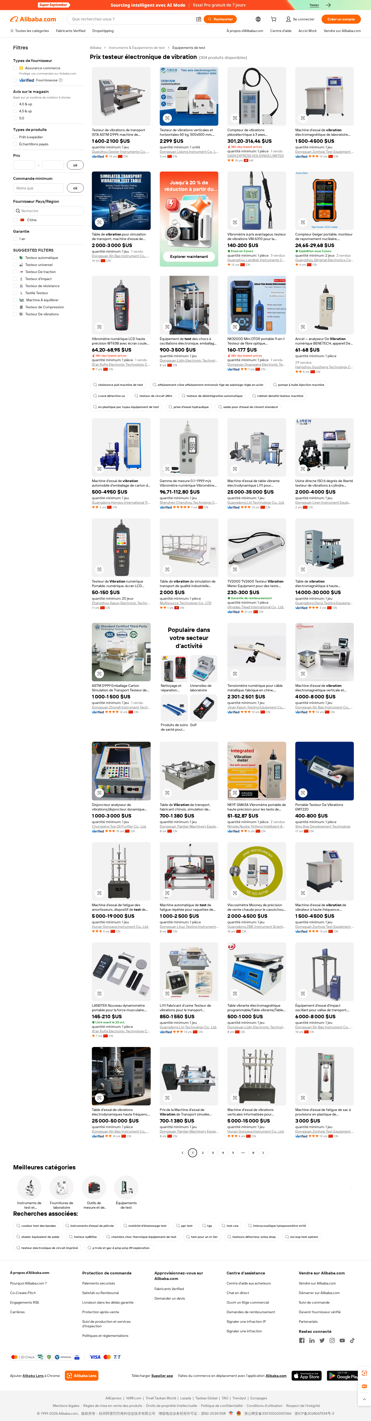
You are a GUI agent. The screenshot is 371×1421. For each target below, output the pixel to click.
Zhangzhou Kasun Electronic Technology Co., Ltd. (121, 603)
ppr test (187, 1226)
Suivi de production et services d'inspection (106, 1324)
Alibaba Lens (33, 1376)
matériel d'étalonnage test (147, 1226)
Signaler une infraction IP (246, 1322)
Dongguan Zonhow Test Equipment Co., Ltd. (324, 152)
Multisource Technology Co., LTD (185, 603)
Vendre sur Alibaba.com (317, 1283)
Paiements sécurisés (98, 1283)
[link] (364, 1373)
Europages (258, 1398)
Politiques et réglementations (105, 1336)
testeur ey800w (85, 1237)
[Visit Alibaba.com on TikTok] (352, 1340)
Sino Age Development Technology (323, 826)
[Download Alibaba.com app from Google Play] (344, 1376)
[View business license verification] (231, 1413)
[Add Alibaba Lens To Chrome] (81, 1376)
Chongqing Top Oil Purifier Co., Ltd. (119, 826)
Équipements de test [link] (188, 48)
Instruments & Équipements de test (137, 48)
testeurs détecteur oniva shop (254, 1237)
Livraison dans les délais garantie (108, 1302)
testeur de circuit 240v (156, 396)
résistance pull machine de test (120, 385)
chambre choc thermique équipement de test (143, 1237)
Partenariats (308, 1322)
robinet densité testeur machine (280, 396)
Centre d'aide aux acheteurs (249, 1283)
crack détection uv (111, 396)
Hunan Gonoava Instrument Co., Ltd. (120, 927)
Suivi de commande (314, 1302)
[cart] (274, 20)
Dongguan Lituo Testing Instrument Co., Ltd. (189, 927)
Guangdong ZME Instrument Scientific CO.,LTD (256, 927)
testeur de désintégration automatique (215, 396)
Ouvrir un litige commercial (248, 1302)
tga (209, 1226)
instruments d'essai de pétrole (92, 1226)
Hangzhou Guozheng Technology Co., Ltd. (324, 367)
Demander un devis (169, 1298)
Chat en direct (238, 1293)
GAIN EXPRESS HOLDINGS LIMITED (255, 156)
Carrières (17, 1312)
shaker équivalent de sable (40, 1237)
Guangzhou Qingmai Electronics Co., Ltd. (324, 260)
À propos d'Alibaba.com (29, 1273)
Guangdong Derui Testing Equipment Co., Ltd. (324, 603)
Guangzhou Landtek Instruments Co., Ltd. (256, 260)
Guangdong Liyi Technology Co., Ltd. (255, 502)
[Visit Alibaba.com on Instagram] (332, 1340)
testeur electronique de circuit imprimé (49, 1248)
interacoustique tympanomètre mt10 (279, 1226)
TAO (225, 1398)
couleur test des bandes (38, 1226)
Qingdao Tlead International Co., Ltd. (255, 607)
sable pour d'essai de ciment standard (250, 407)
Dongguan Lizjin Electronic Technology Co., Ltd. (189, 360)
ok (75, 165)
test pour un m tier (204, 1237)
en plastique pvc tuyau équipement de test (128, 407)
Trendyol (239, 1398)
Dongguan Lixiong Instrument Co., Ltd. (189, 152)
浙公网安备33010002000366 (268, 1413)
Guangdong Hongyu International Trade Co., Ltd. (121, 502)
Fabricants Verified (169, 1289)
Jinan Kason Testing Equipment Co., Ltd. (256, 707)
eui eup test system (304, 1237)
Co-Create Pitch (23, 1293)
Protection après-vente (100, 1312)
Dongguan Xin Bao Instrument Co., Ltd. (121, 256)
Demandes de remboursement (251, 1312)
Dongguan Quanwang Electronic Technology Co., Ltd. (256, 364)
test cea (232, 1226)
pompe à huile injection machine (301, 385)
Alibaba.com (276, 1376)
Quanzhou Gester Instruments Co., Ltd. (121, 152)
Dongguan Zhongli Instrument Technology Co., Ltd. (121, 707)
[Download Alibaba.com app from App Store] (307, 1376)
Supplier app (162, 1376)
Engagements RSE (24, 1302)
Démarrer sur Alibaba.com (319, 1293)
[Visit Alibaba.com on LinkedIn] (312, 1340)
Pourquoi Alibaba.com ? (28, 1283)
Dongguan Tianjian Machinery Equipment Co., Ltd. (189, 826)
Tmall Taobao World (161, 1398)
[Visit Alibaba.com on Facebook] (302, 1340)
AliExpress (113, 1398)
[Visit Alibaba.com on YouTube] (342, 1340)
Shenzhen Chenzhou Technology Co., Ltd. (189, 502)
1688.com (133, 1398)
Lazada (185, 1398)
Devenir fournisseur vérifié (320, 1312)
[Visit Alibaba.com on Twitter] (322, 1340)
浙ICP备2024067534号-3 (314, 1413)
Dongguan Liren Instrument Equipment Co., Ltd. (324, 502)
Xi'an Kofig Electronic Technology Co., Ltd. (121, 364)
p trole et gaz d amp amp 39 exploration (121, 1248)
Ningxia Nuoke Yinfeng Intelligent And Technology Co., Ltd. (256, 826)
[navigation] (48, 600)
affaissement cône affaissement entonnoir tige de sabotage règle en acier (210, 385)
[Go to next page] (263, 1152)
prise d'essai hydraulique (191, 407)
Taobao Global (206, 1398)
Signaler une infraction (244, 1331)
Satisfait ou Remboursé (100, 1293)
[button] (199, 19)
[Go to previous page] (182, 1152)
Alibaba (95, 48)
